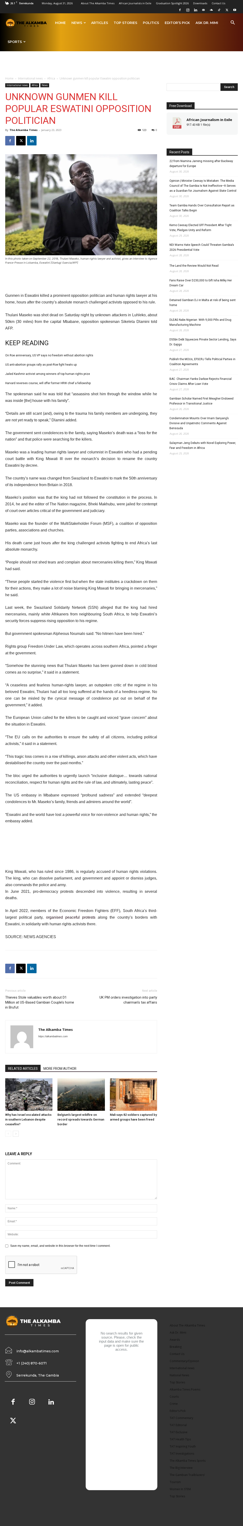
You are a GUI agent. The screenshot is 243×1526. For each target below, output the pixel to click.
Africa (51, 78)
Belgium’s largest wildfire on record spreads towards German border (80, 1119)
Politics (151, 23)
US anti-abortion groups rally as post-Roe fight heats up (41, 364)
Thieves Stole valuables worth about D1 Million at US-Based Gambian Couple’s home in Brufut (39, 1002)
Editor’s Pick (177, 23)
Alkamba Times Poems (185, 1389)
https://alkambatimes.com (53, 1036)
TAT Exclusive (178, 1432)
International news (30, 78)
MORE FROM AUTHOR (59, 1068)
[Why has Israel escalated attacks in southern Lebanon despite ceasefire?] (28, 1094)
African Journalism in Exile (209, 119)
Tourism (175, 1482)
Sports (15, 42)
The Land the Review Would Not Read (194, 265)
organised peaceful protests (70, 917)
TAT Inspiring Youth (183, 1446)
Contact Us (218, 3)
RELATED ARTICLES (23, 1068)
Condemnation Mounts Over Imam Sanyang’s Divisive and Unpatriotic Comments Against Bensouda (199, 423)
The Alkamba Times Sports (188, 1461)
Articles (99, 23)
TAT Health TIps (180, 1439)
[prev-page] (8, 1134)
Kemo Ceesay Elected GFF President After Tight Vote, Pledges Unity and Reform (200, 227)
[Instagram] (187, 10)
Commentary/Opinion (184, 1361)
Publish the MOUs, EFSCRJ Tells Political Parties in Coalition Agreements (202, 362)
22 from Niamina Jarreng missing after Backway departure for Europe (201, 163)
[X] (226, 10)
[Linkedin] (195, 10)
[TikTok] (219, 10)
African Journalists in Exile (135, 3)
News (76, 23)
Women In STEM (180, 1489)
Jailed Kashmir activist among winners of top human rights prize (47, 374)
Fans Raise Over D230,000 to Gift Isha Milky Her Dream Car (200, 283)
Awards (175, 1340)
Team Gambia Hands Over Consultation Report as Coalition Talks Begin (201, 208)
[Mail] (203, 10)
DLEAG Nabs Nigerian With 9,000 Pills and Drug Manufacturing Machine (200, 322)
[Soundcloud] (211, 10)
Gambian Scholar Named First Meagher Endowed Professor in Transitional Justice (201, 401)
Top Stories (125, 23)
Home (60, 23)
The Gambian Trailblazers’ (187, 1475)
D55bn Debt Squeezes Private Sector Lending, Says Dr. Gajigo (202, 342)
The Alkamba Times (23, 130)
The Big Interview (181, 1468)
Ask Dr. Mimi (207, 23)
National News (179, 1375)
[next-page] (16, 1134)
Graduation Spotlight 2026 (172, 3)
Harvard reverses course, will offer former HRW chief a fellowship (48, 383)
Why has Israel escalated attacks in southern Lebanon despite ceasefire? (28, 1119)
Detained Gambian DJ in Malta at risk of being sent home (202, 302)
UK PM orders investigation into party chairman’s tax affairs (128, 1000)
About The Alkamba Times (97, 3)
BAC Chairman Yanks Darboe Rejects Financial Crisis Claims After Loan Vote (200, 381)
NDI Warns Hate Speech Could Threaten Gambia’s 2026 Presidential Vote (201, 247)
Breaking (176, 1347)
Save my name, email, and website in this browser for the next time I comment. (60, 1245)
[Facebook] (179, 10)
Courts (174, 1397)
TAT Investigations (182, 1454)
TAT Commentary (181, 1418)
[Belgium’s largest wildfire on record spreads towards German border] (81, 1094)
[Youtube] (234, 10)
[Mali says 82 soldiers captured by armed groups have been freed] (133, 1094)
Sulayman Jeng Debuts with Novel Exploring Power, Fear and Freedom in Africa (202, 445)
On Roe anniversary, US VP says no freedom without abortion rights (49, 355)
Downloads (200, 3)
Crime (174, 1404)
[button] (232, 23)
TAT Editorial (178, 1425)
